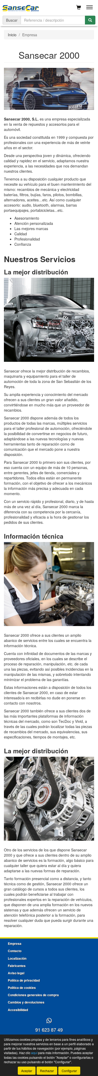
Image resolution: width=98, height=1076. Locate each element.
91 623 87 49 (49, 1029)
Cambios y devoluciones (26, 1002)
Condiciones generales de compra (33, 995)
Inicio (12, 34)
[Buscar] (90, 20)
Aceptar (26, 1070)
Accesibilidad (18, 1009)
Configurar (69, 1070)
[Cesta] (79, 7)
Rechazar (47, 1070)
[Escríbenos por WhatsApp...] (49, 1021)
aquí (34, 1052)
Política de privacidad (24, 980)
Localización (17, 958)
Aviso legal (16, 973)
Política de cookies (22, 987)
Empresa (14, 943)
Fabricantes (17, 965)
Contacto (14, 950)
